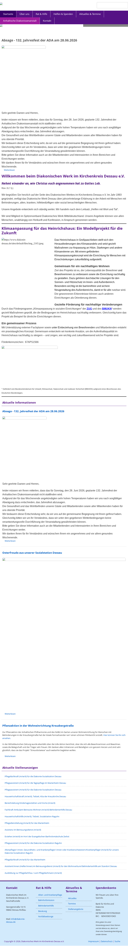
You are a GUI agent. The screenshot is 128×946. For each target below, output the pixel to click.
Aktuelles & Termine (90, 13)
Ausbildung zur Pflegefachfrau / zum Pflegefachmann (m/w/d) (33, 873)
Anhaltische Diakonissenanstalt (20, 20)
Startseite (8, 13)
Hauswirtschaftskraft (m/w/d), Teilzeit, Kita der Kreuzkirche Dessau (35, 796)
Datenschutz (107, 941)
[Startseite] (1, 4)
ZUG (89, 308)
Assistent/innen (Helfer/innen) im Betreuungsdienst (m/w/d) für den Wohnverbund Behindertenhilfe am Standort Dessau (61, 866)
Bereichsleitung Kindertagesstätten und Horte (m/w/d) (30, 803)
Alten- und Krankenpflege (50, 894)
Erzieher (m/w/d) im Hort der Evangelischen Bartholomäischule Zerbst (37, 836)
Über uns (24, 13)
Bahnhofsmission (46, 900)
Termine (72, 903)
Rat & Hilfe (41, 13)
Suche (117, 941)
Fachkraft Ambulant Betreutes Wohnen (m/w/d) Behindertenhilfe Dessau (38, 809)
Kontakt (47, 20)
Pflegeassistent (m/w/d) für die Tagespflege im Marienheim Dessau (35, 783)
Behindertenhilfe (46, 905)
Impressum (93, 941)
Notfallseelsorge (45, 916)
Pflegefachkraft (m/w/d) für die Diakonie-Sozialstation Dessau (33, 776)
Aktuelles (72, 898)
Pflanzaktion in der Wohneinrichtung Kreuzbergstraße (38, 725)
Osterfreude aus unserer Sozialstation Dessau (32, 552)
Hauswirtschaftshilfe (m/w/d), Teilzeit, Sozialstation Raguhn (32, 816)
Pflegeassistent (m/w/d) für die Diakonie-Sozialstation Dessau (33, 789)
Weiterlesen (9, 170)
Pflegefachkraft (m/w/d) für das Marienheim (25, 859)
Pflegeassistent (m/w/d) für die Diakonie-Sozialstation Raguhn (33, 843)
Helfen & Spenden (63, 13)
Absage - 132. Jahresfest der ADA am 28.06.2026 (39, 40)
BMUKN (107, 308)
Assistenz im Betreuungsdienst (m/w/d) (23, 829)
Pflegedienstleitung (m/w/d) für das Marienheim (27, 823)
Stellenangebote (75, 909)
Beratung (42, 911)
